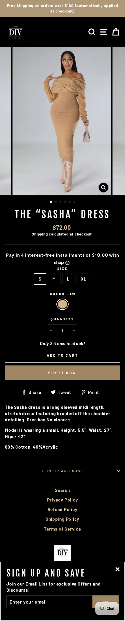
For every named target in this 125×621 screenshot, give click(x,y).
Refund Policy (63, 509)
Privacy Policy (62, 499)
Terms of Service (62, 528)
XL (84, 278)
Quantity (62, 319)
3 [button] (61, 202)
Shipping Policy (62, 519)
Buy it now (62, 373)
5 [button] (70, 202)
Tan (62, 304)
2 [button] (56, 202)
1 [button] (51, 202)
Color (62, 294)
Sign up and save (62, 471)
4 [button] (65, 202)
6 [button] (75, 202)
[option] (62, 8)
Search (62, 490)
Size (62, 268)
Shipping (40, 234)
